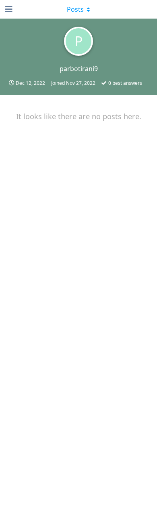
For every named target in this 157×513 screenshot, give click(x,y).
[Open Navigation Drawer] (8, 9)
